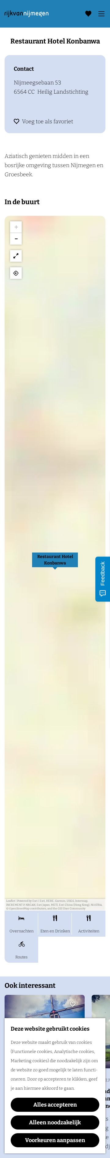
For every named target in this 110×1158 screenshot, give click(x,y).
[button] (55, 563)
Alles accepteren (55, 1104)
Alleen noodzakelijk (55, 1122)
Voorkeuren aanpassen (55, 1140)
